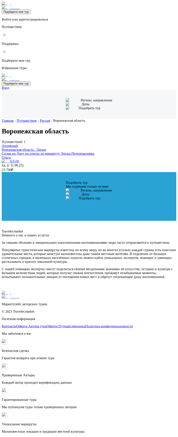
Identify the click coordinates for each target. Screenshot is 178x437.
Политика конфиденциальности (109, 326)
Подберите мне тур (16, 11)
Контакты (9, 326)
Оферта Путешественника (65, 326)
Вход (5, 87)
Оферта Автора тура (31, 326)
